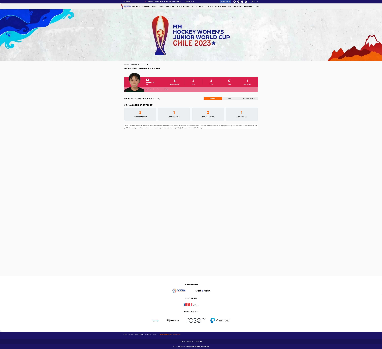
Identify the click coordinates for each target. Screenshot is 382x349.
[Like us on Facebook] (234, 1)
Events (230, 98)
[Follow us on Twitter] (242, 1)
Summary (213, 98)
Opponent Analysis (248, 98)
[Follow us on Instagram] (246, 1)
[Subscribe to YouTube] (238, 1)
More (256, 6)
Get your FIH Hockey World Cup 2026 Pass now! (155, 1)
